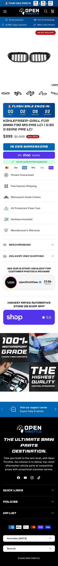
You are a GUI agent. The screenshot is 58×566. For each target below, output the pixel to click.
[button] (53, 11)
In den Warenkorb (29, 146)
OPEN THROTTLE (32, 558)
